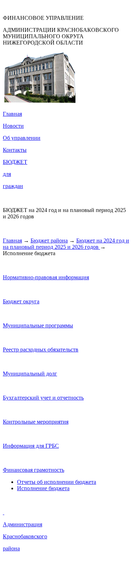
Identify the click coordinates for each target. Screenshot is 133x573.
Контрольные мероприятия (35, 422)
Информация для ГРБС (31, 446)
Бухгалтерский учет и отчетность (43, 398)
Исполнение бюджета (43, 488)
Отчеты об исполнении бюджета (56, 482)
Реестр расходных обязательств (40, 349)
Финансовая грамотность (33, 470)
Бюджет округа (21, 301)
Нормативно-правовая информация (46, 277)
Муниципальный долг (30, 374)
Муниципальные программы (38, 325)
